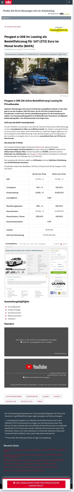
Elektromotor (40, 147)
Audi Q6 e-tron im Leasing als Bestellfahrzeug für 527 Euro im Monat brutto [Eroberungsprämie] (33, 456)
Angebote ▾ (6, 18)
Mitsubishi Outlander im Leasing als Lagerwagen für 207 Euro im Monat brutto (34, 460)
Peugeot (57, 396)
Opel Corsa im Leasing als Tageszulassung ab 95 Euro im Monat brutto (31, 467)
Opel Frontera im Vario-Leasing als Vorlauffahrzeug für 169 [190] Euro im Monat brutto (35, 451)
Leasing (46, 396)
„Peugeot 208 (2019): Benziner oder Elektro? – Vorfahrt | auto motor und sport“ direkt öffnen (38, 385)
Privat (39, 401)
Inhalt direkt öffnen (60, 353)
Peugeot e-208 (35, 154)
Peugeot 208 (11, 401)
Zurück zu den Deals (13, 27)
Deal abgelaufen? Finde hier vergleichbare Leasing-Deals (37, 484)
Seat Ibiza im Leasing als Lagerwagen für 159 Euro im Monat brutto (30, 463)
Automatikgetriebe (13, 396)
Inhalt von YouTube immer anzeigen (37, 377)
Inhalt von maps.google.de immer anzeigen (37, 342)
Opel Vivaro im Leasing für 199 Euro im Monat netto (24, 470)
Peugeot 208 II (26, 401)
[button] (8, 2)
